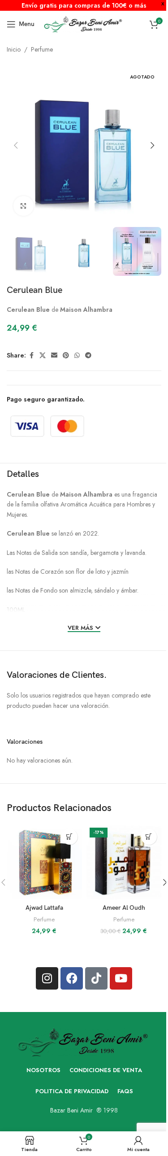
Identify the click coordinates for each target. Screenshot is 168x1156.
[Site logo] (84, 23)
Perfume (42, 49)
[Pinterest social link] (66, 355)
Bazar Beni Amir (71, 1110)
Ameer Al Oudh (124, 908)
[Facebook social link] (31, 355)
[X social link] (42, 355)
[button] (16, 145)
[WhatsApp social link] (77, 355)
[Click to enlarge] (23, 206)
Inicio (14, 49)
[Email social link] (54, 355)
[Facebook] (71, 978)
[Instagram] (47, 978)
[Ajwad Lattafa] (44, 861)
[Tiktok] (96, 978)
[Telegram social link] (88, 355)
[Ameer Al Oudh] (123, 861)
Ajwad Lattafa (44, 908)
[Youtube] (121, 978)
